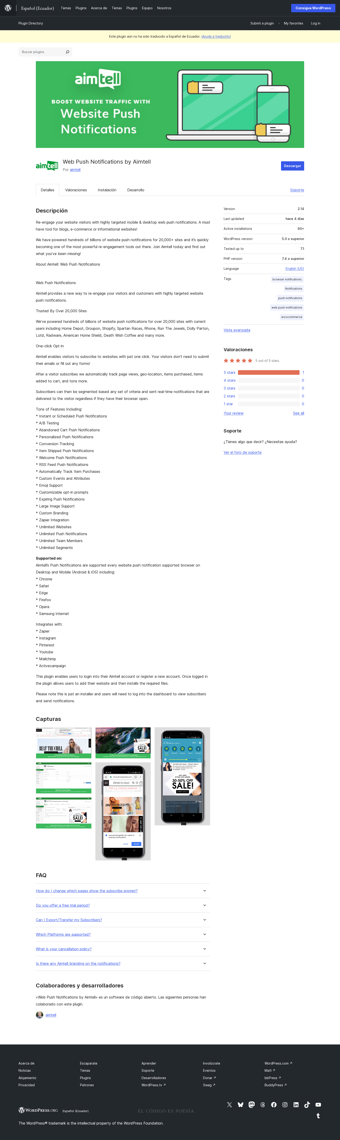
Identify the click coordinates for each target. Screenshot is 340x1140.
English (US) (295, 268)
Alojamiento (27, 1078)
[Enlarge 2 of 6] (85, 768)
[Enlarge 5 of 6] (144, 768)
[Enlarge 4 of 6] (144, 733)
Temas (85, 1070)
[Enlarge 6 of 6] (204, 733)
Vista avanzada (237, 330)
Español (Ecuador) (76, 1111)
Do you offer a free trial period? (63, 905)
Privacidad (27, 1085)
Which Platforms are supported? (63, 934)
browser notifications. (287, 279)
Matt (270, 1070)
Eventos (209, 1070)
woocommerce (291, 317)
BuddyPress (276, 1085)
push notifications (290, 298)
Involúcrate (211, 1063)
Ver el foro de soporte (243, 452)
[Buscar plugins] (67, 52)
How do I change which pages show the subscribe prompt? (87, 891)
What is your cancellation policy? (64, 949)
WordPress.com (279, 1063)
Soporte (297, 190)
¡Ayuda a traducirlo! (216, 36)
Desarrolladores (154, 1078)
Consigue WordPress (313, 8)
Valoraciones (76, 190)
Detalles (47, 190)
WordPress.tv (154, 1085)
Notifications (293, 288)
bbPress (273, 1078)
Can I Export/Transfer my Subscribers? (69, 920)
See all (298, 413)
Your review (234, 413)
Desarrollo (135, 190)
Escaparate (88, 1063)
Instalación (107, 190)
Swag (209, 1085)
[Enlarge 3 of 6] (85, 803)
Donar (209, 1078)
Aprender (149, 1063)
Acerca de (26, 1063)
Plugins (85, 1078)
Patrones (87, 1085)
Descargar (292, 166)
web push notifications (287, 307)
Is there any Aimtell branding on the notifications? (78, 963)
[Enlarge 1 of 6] (85, 733)
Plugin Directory (31, 23)
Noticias (25, 1070)
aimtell (75, 169)
